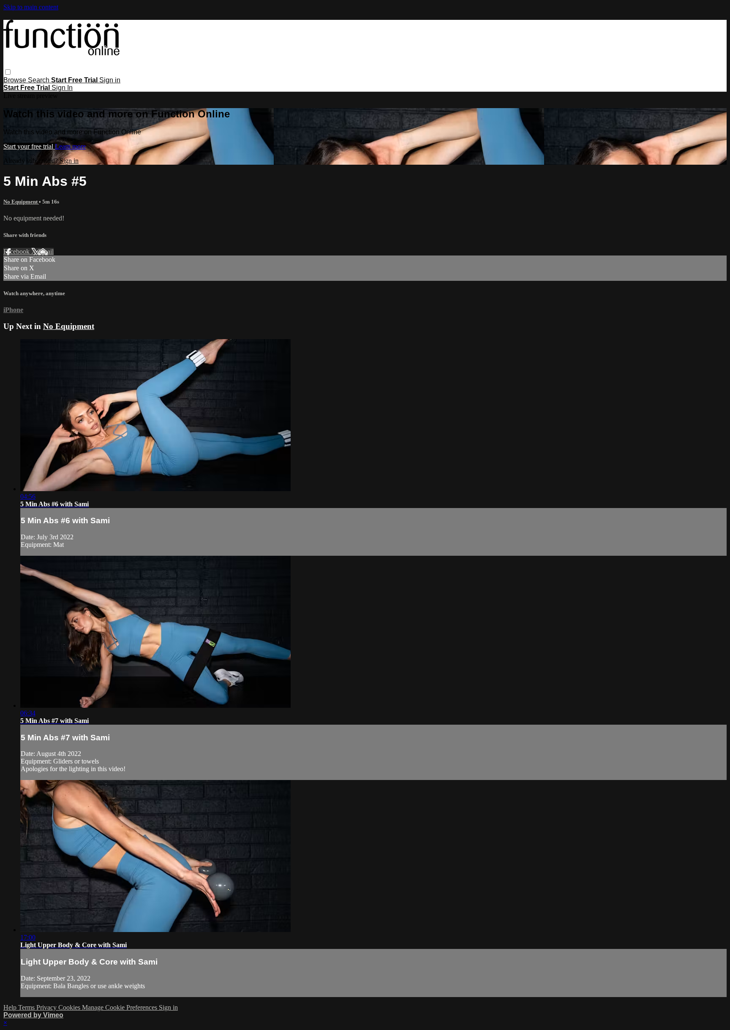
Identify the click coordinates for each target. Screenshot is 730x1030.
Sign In (62, 87)
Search (39, 80)
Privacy (47, 1007)
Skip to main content (30, 7)
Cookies (70, 1007)
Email (46, 251)
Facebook (17, 251)
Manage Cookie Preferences (120, 1007)
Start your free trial (29, 146)
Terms (27, 1007)
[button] (8, 72)
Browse (15, 80)
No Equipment (21, 201)
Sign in (109, 80)
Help (10, 1007)
